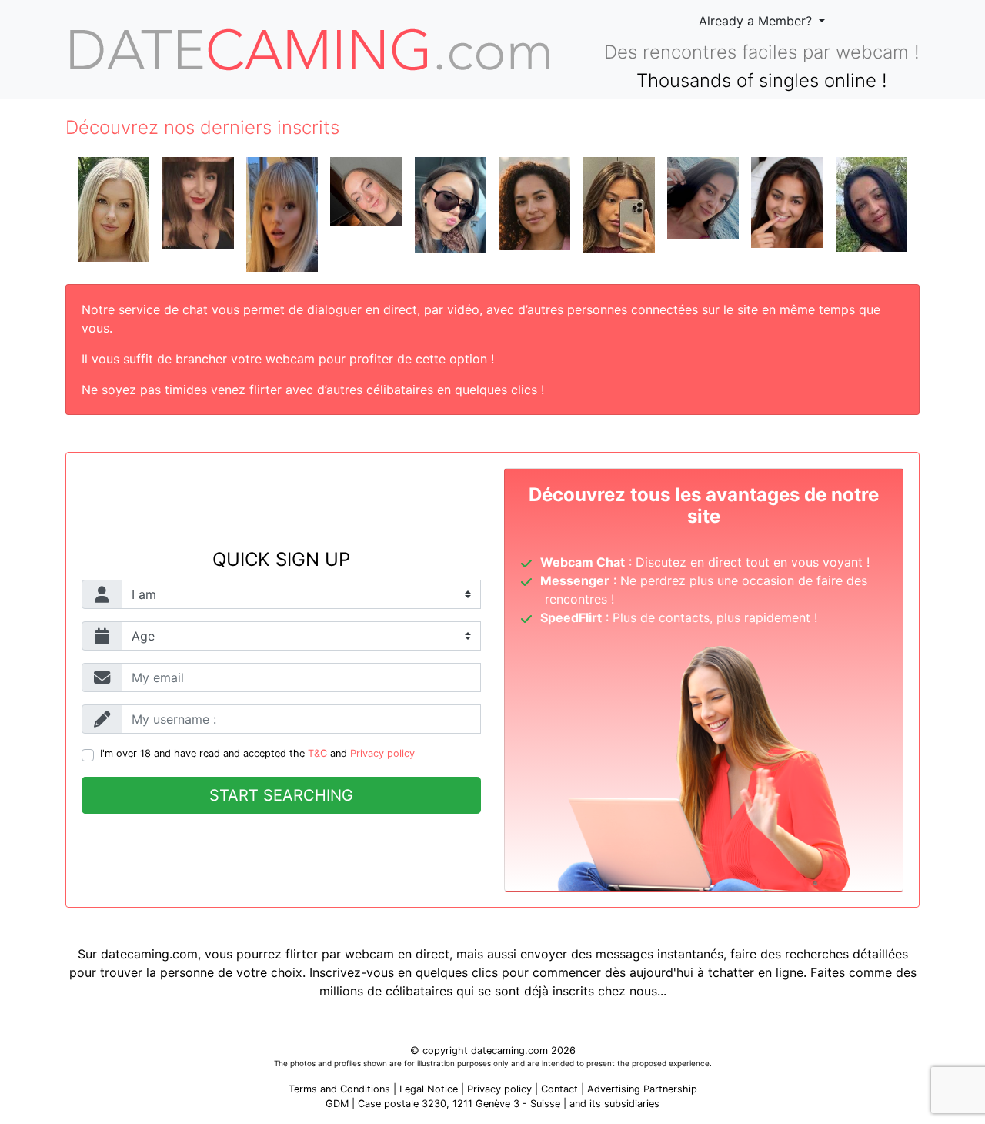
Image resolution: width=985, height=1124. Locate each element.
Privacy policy (382, 753)
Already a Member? (757, 20)
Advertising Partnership (642, 1089)
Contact (559, 1089)
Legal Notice (430, 1089)
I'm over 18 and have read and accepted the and (257, 753)
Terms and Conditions (339, 1089)
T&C (317, 753)
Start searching (281, 795)
